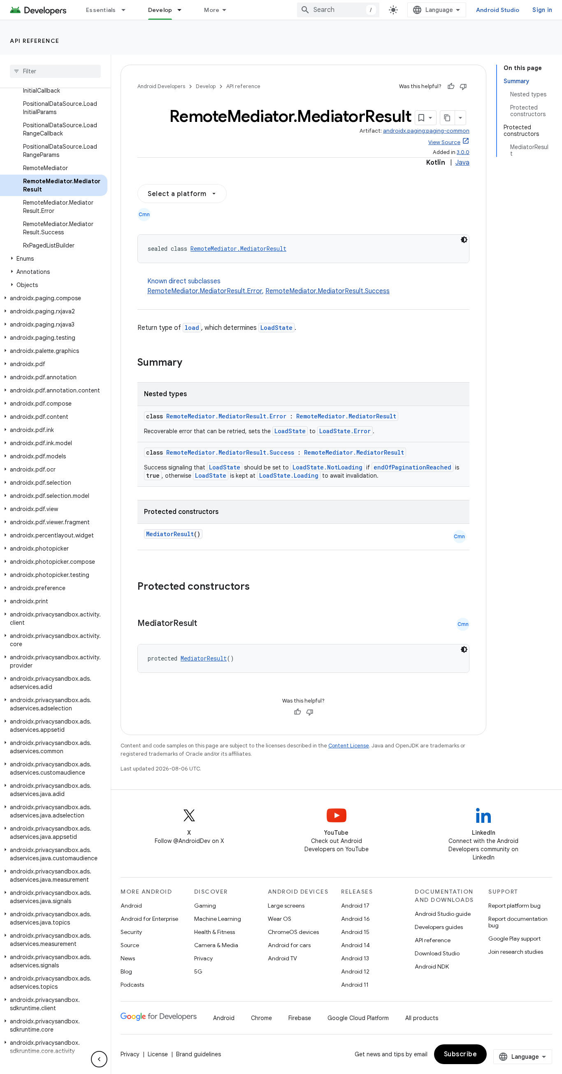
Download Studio (437, 953)
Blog (126, 971)
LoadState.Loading (288, 475)
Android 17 (355, 905)
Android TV (282, 958)
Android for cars (289, 945)
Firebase (299, 1018)
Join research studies (515, 951)
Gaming (205, 905)
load (192, 328)
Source (130, 945)
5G (198, 971)
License (158, 1054)
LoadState (276, 328)
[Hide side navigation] (99, 1059)
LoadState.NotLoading (327, 467)
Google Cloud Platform (358, 1018)
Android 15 (355, 932)
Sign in (542, 10)
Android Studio (498, 10)
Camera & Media (216, 945)
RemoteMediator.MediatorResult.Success (327, 291)
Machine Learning (217, 918)
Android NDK (432, 966)
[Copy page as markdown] (447, 118)
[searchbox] (55, 71)
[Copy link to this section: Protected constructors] (260, 587)
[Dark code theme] (464, 240)
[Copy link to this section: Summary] (190, 363)
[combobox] (338, 9)
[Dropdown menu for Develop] (183, 10)
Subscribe (460, 1054)
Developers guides (439, 927)
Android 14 (355, 945)
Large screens (286, 905)
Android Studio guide (443, 914)
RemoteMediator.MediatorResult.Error (204, 291)
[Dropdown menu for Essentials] (127, 10)
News (128, 958)
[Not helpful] (463, 86)
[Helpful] (451, 86)
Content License (348, 745)
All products (421, 1018)
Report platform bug (514, 905)
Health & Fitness (214, 932)
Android (131, 905)
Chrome (261, 1018)
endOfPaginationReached (412, 467)
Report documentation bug (518, 922)
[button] (53, 258)
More (211, 10)
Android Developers (161, 86)
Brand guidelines (198, 1054)
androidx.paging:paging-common (426, 130)
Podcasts (132, 984)
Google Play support (514, 938)
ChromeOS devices (293, 932)
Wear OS (279, 918)
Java (462, 163)
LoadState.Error (345, 431)
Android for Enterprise (149, 918)
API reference (35, 40)
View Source (444, 142)
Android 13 (355, 958)
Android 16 (355, 918)
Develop (160, 10)
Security (131, 932)
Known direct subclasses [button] (268, 286)
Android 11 (355, 984)
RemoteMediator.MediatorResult (238, 248)
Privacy (203, 958)
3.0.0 (463, 152)
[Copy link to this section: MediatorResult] (205, 624)
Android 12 (355, 971)
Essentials (101, 10)
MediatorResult (170, 534)
